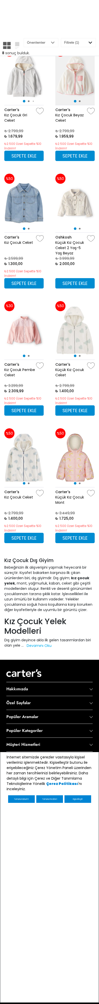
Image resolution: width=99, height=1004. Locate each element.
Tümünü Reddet (49, 799)
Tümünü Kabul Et (21, 799)
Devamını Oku (39, 645)
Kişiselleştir (77, 799)
